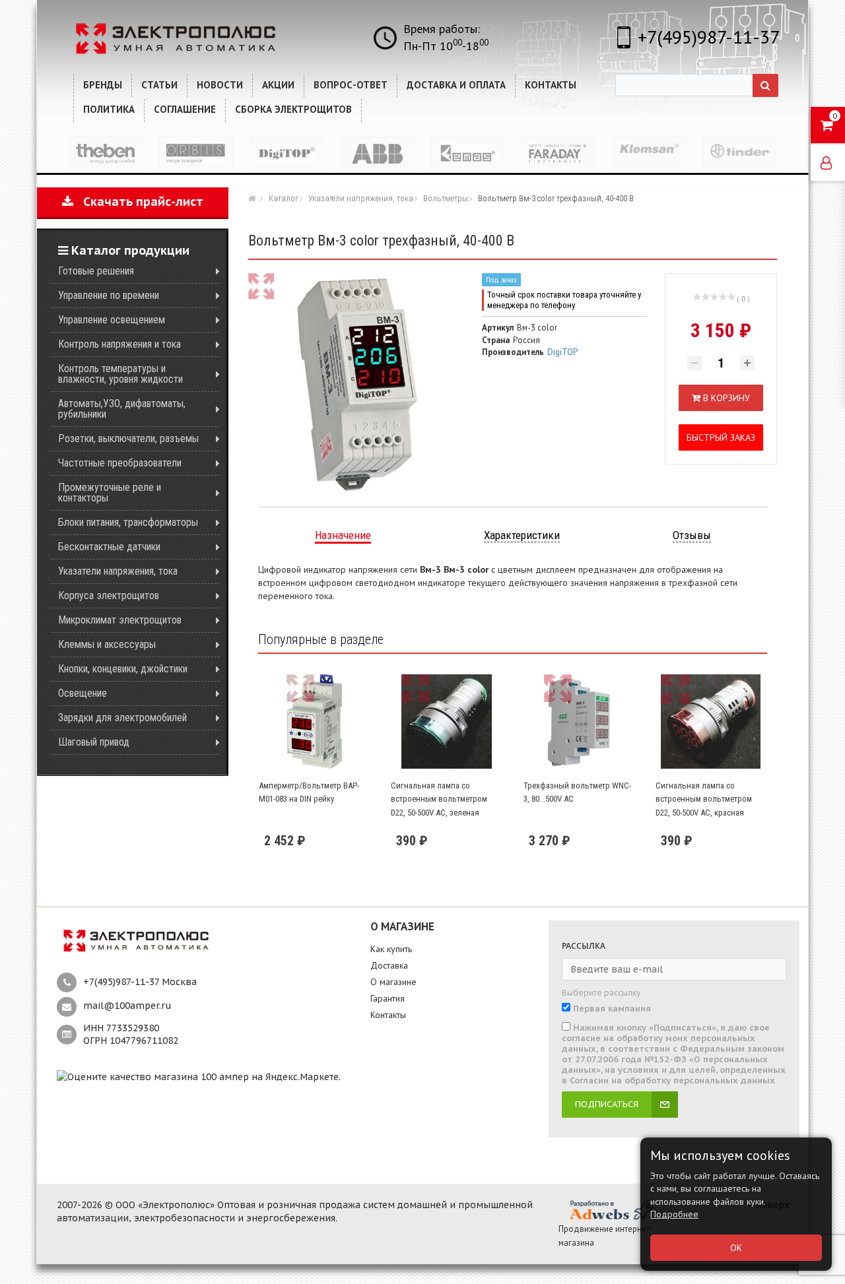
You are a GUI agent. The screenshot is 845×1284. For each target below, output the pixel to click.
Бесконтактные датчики (109, 546)
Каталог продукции (128, 250)
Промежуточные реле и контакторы (109, 492)
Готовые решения (96, 271)
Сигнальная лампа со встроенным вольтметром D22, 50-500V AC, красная (704, 799)
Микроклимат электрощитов (120, 620)
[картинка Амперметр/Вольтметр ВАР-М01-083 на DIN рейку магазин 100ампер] (314, 721)
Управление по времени (108, 295)
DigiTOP (562, 352)
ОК (736, 1248)
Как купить (391, 949)
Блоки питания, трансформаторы (128, 522)
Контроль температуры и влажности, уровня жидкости (120, 373)
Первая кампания (612, 1009)
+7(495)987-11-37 (709, 36)
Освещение (82, 693)
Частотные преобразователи (120, 463)
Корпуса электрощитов (108, 595)
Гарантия (387, 998)
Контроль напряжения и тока (119, 344)
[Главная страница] (253, 198)
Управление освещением (111, 319)
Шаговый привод (93, 742)
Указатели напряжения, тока (118, 571)
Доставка (389, 965)
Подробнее (674, 1214)
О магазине (393, 982)
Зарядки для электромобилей (122, 717)
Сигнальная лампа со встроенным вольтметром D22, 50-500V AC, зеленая (439, 799)
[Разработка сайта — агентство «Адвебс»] (611, 1209)
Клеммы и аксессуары (107, 644)
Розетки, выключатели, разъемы (128, 438)
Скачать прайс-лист (138, 201)
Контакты (388, 1015)
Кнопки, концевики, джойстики (122, 668)
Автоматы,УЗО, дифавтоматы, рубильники (122, 408)
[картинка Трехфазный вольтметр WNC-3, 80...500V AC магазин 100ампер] (579, 721)
